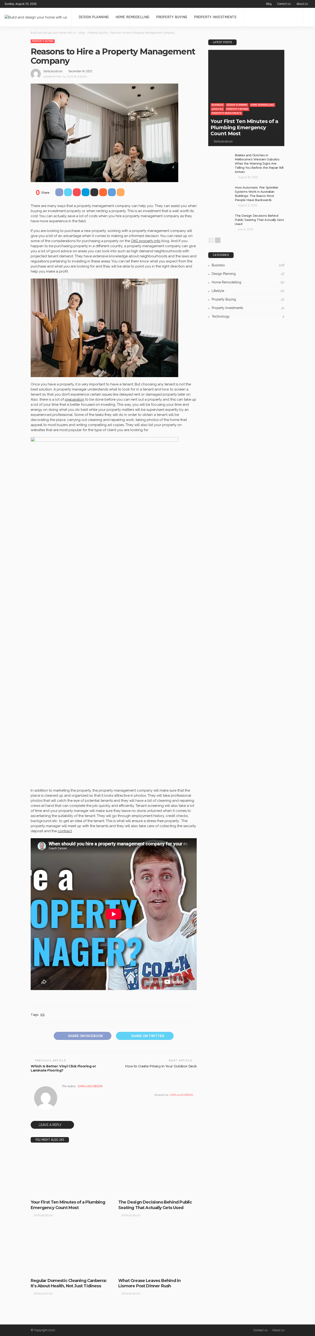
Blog (269, 4)
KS (42, 1014)
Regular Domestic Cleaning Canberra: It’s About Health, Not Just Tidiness (69, 1283)
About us (302, 4)
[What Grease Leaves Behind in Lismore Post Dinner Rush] (157, 1251)
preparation (74, 399)
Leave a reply (50, 1125)
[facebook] (43, 4)
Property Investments (215, 17)
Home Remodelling (132, 17)
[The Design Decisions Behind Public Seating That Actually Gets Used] (157, 1172)
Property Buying (171, 17)
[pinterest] (55, 4)
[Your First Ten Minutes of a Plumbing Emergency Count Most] (70, 1172)
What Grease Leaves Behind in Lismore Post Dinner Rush (149, 1283)
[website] (63, 1095)
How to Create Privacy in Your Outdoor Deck (161, 1066)
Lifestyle (40, 1192)
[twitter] (49, 4)
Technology (248, 316)
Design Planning (94, 17)
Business (40, 1188)
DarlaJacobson (53, 71)
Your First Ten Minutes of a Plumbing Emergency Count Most (68, 1205)
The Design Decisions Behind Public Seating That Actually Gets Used (155, 1205)
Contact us (284, 4)
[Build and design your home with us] (36, 17)
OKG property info (145, 241)
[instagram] (61, 4)
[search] (309, 17)
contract (65, 831)
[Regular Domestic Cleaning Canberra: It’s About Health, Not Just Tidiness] (70, 1251)
